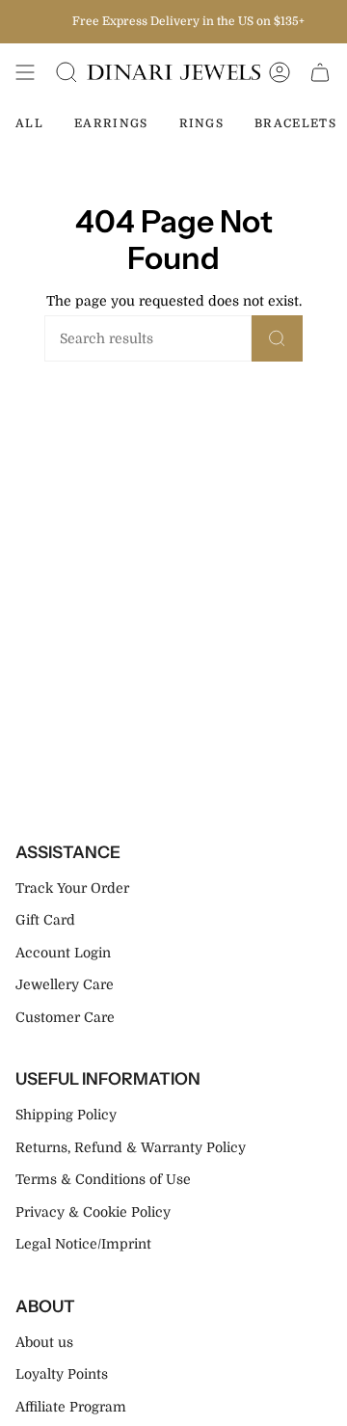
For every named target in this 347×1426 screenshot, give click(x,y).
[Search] (277, 338)
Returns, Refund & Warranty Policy (130, 1147)
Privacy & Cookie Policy (93, 1212)
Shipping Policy (66, 1114)
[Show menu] (25, 72)
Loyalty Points (61, 1374)
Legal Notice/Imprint (83, 1243)
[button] (66, 72)
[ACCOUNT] (279, 72)
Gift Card (45, 920)
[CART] (320, 72)
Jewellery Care (64, 984)
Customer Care (65, 1017)
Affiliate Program (70, 1406)
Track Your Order (72, 888)
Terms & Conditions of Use (103, 1179)
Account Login (63, 952)
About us (44, 1342)
